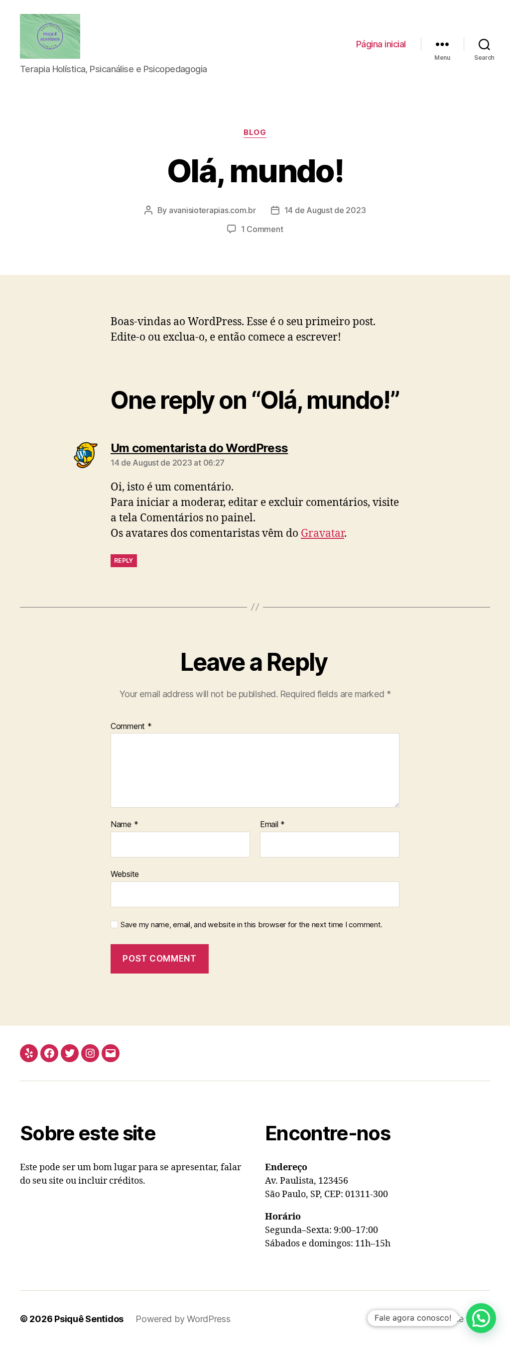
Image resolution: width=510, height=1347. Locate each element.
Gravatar (322, 533)
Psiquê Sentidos (89, 1319)
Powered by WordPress (183, 1319)
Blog (255, 132)
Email (272, 824)
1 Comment (262, 229)
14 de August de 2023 (325, 210)
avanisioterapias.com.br (212, 210)
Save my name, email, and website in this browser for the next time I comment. (251, 924)
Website (125, 873)
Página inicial (381, 44)
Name (124, 824)
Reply (123, 560)
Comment (131, 726)
